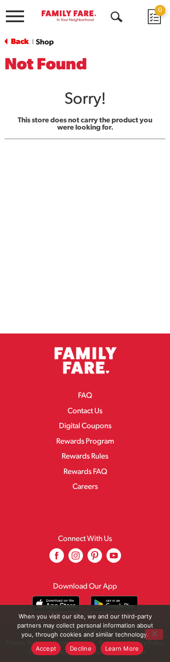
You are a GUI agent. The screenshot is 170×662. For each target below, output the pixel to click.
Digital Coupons (85, 426)
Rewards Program (85, 441)
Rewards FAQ (85, 472)
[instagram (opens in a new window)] (75, 559)
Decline (81, 648)
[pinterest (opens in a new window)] (94, 559)
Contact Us (85, 411)
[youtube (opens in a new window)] (114, 559)
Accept (46, 648)
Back (19, 42)
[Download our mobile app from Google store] (114, 604)
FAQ (85, 396)
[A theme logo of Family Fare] (69, 16)
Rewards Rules (85, 456)
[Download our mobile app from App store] (56, 604)
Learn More (122, 648)
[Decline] (154, 634)
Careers (85, 487)
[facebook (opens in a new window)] (56, 559)
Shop (45, 42)
